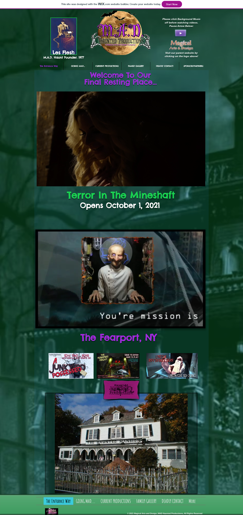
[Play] (180, 33)
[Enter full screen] (200, 181)
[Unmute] (47, 181)
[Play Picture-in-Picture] (194, 181)
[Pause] (41, 181)
